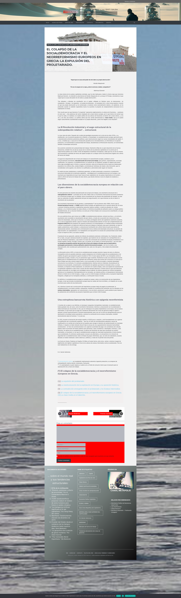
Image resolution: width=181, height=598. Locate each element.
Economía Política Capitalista (87, 499)
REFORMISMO (83, 44)
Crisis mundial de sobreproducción (89, 490)
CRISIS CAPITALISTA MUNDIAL (88, 486)
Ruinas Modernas (74, 413)
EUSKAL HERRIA (84, 503)
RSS (67, 553)
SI (122, 595)
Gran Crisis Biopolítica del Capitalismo (90, 507)
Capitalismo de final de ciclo (87, 477)
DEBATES (108, 22)
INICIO (47, 22)
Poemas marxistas (106, 413)
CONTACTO (90, 22)
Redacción (51, 68)
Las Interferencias (116, 506)
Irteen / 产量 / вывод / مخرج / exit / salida (98, 10)
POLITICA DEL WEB (88, 553)
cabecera (81, 473)
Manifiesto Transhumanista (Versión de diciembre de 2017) (61, 518)
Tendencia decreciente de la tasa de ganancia (89, 532)
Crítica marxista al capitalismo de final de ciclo (102, 555)
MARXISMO (82, 522)
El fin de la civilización (60, 488)
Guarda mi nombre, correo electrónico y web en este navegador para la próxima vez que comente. (86, 456)
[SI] (179, 596)
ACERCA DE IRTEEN (57, 22)
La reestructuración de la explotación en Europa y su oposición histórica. (90, 385)
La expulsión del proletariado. (73, 381)
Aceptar (118, 595)
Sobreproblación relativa (66, 361)
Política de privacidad (130, 595)
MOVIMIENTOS (74, 44)
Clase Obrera (83, 482)
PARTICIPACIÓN (80, 22)
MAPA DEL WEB (69, 22)
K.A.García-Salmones (85, 518)
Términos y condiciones (130, 1)
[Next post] (121, 414)
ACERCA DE (72, 553)
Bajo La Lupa (52, 44)
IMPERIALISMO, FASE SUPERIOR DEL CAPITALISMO (89, 513)
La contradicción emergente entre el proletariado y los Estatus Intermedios (90, 389)
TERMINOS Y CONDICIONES (108, 553)
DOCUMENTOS (99, 22)
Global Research (116, 508)
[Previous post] (60, 414)
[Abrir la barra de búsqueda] (134, 23)
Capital (91, 473)
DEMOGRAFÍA (83, 495)
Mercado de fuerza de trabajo (87, 526)
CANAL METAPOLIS (121, 490)
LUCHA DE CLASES (63, 44)
